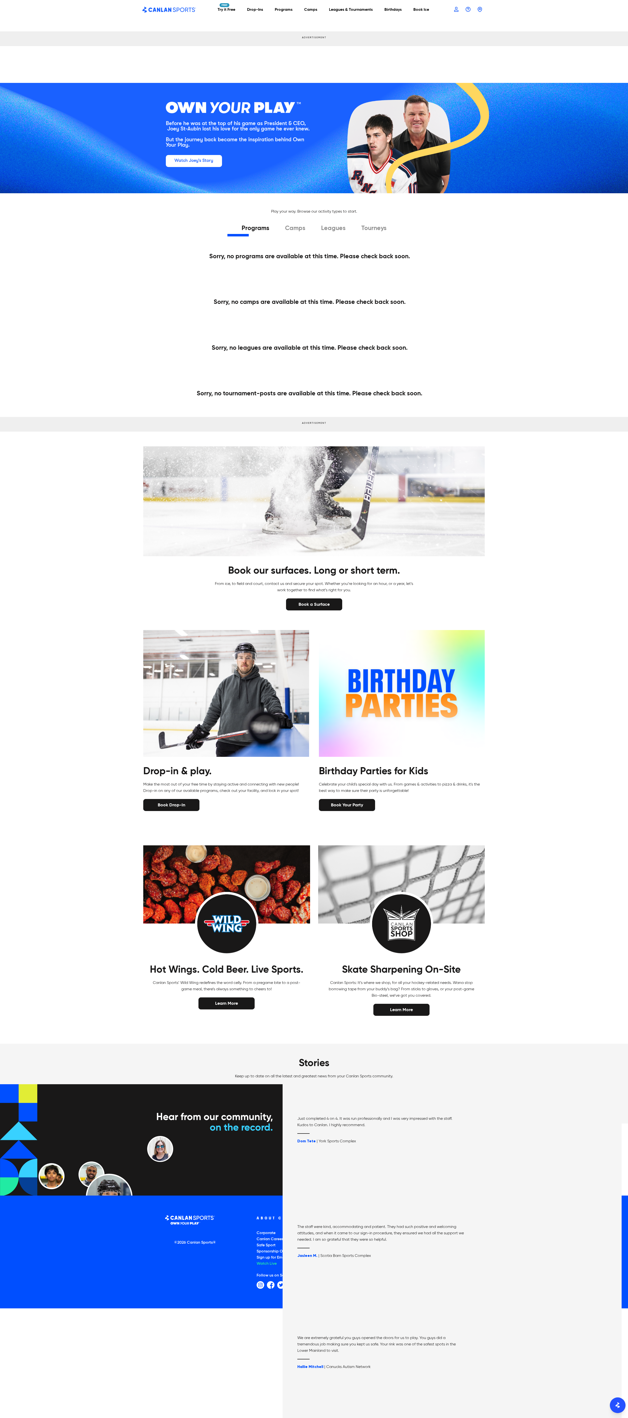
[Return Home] (169, 10)
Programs (255, 228)
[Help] (468, 9)
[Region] (480, 9)
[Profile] (456, 9)
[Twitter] (281, 1285)
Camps (295, 228)
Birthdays (393, 10)
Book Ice (421, 10)
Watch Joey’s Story (193, 160)
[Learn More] (226, 1003)
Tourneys (374, 228)
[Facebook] (271, 1285)
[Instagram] (260, 1285)
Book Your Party (347, 804)
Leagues (333, 228)
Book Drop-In (171, 804)
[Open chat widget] (618, 1405)
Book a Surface (314, 604)
